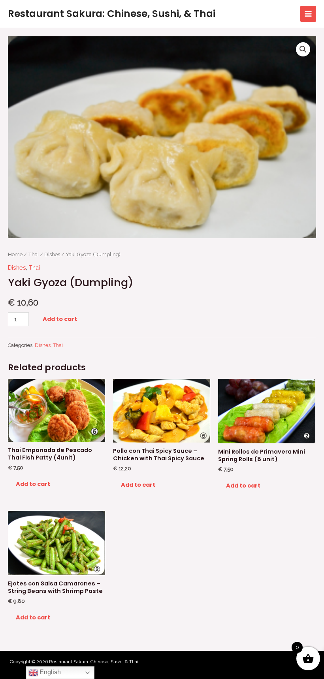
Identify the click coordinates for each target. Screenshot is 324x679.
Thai (33, 254)
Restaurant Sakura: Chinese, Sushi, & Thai (111, 14)
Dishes (52, 254)
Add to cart (60, 319)
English (49, 672)
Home (15, 254)
